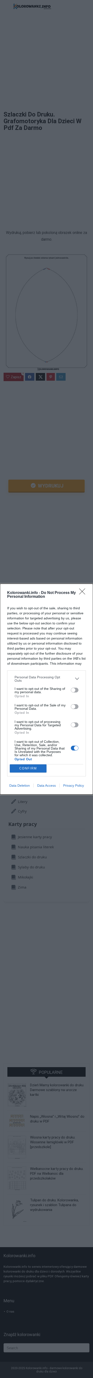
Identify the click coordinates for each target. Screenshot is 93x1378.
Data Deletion (19, 785)
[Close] (83, 593)
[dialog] (46, 689)
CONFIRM (28, 768)
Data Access (46, 785)
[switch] (74, 690)
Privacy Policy (73, 785)
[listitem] (46, 678)
